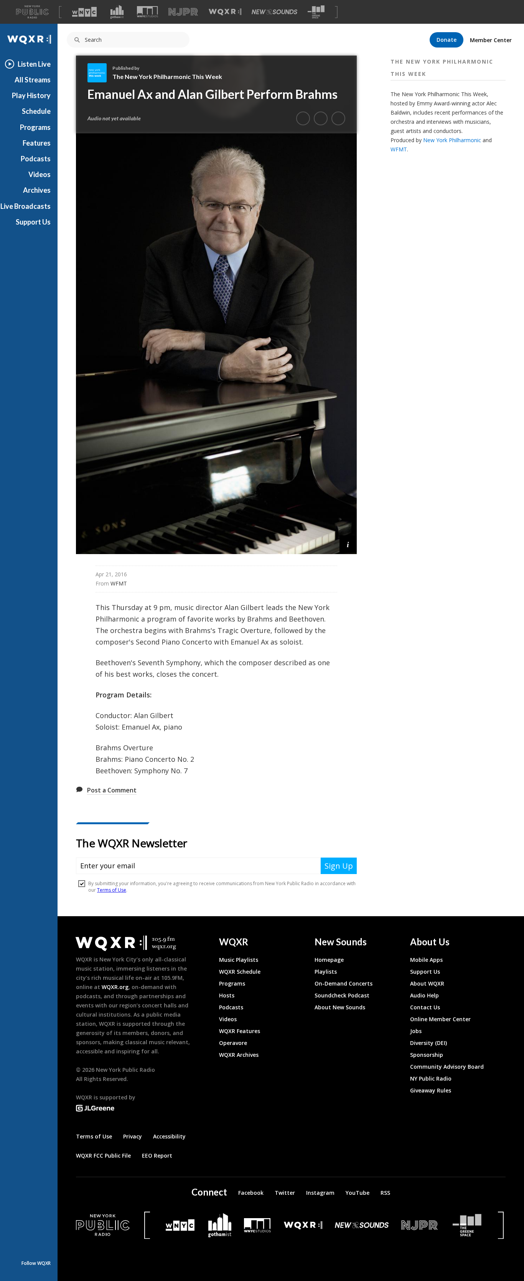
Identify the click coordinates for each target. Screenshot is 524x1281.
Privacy (132, 1136)
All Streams (33, 79)
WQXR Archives (239, 1054)
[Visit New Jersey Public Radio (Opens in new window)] (420, 1225)
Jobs (416, 1031)
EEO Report (157, 1155)
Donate (446, 39)
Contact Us (425, 1007)
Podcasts (36, 158)
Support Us (33, 222)
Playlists (326, 971)
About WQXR (427, 983)
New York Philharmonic (452, 140)
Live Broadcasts (25, 206)
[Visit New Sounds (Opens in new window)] (274, 12)
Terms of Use (94, 1136)
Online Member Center (440, 1019)
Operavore (233, 1042)
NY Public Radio (430, 1078)
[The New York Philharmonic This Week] (99, 72)
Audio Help (424, 995)
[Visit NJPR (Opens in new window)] (183, 12)
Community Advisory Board (447, 1066)
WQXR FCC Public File (103, 1155)
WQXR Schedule (239, 971)
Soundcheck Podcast (342, 995)
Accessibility (169, 1136)
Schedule (36, 111)
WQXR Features (239, 1031)
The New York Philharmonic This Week (167, 76)
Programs (35, 127)
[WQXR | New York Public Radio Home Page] (29, 40)
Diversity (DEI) (428, 1042)
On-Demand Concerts (343, 983)
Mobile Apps (426, 959)
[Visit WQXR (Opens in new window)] (225, 12)
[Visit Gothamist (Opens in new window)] (117, 12)
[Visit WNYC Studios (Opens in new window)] (147, 11)
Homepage (329, 959)
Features (37, 143)
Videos (39, 174)
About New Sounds (340, 1007)
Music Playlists (238, 959)
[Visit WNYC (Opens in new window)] (84, 12)
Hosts (226, 995)
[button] (348, 544)
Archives (37, 190)
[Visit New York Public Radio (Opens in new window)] (103, 1225)
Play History (31, 95)
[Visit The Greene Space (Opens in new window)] (316, 12)
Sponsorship (426, 1054)
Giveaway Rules (430, 1090)
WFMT (399, 149)
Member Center (491, 40)
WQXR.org (115, 987)
